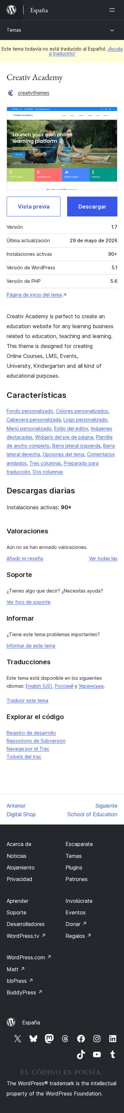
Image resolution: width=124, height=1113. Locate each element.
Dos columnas (48, 472)
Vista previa (34, 206)
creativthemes (33, 93)
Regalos (78, 936)
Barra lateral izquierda (76, 445)
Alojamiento (21, 867)
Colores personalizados (82, 411)
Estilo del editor (71, 428)
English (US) (39, 686)
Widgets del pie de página (64, 437)
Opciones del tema (63, 454)
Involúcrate (79, 901)
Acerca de (19, 844)
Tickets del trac (24, 756)
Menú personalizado (29, 428)
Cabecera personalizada (34, 419)
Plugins (73, 867)
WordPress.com (29, 957)
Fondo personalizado (30, 411)
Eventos (75, 912)
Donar (76, 924)
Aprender (17, 901)
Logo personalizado (85, 419)
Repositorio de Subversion (36, 741)
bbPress (20, 981)
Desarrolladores (26, 924)
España (31, 1022)
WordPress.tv (26, 936)
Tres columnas (45, 463)
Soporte (16, 912)
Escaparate (79, 844)
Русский (64, 686)
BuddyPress (25, 992)
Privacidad (19, 879)
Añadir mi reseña (25, 558)
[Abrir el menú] (113, 10)
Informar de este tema (31, 645)
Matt (16, 969)
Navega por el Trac (28, 748)
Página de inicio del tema (34, 294)
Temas (14, 30)
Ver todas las (103, 558)
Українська (91, 686)
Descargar (92, 206)
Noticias (16, 856)
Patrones (76, 879)
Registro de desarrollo (31, 733)
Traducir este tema (27, 700)
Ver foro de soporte (29, 602)
